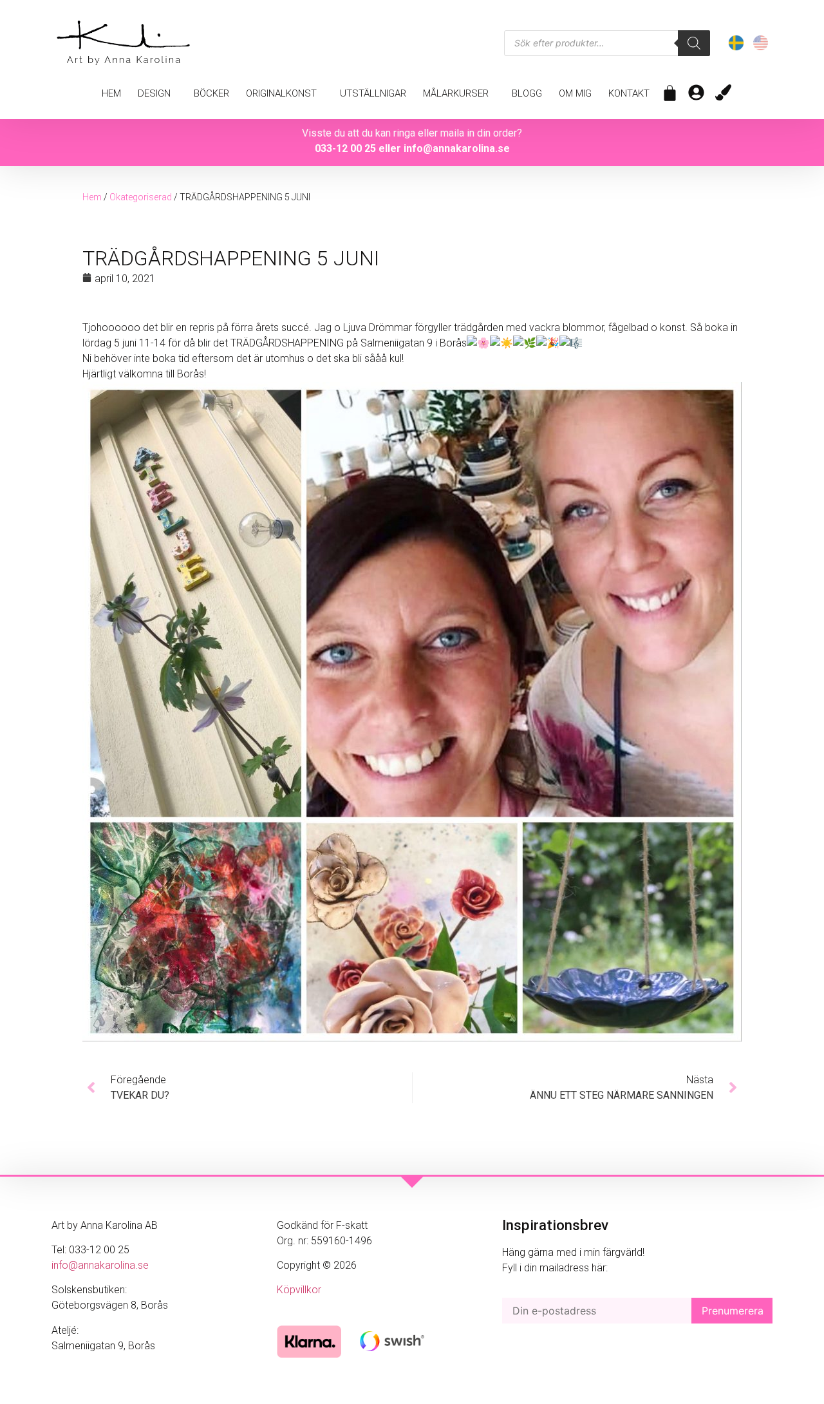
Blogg (527, 93)
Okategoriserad (140, 197)
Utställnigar (373, 93)
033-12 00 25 (345, 148)
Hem (111, 93)
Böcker (211, 93)
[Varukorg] (670, 93)
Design (154, 93)
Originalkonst (281, 93)
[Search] (694, 43)
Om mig (575, 93)
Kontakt (629, 93)
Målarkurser (456, 93)
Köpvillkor (299, 1290)
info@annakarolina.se (457, 148)
